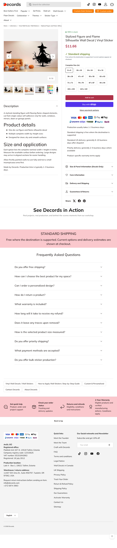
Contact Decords (13, 389)
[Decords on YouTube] (91, 453)
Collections (13, 26)
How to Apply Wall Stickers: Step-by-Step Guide (59, 383)
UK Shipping (59, 470)
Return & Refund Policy (63, 484)
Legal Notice (59, 461)
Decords (11, 526)
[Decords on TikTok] (79, 453)
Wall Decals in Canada (63, 465)
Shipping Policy (60, 488)
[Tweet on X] (74, 200)
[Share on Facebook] (79, 200)
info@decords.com (11, 483)
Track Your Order (61, 479)
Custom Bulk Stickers (83, 11)
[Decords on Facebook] (98, 453)
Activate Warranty (62, 497)
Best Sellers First (11, 11)
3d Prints (37, 11)
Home (6, 26)
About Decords (31, 389)
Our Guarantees (60, 493)
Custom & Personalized (94, 383)
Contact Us (58, 502)
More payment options (89, 110)
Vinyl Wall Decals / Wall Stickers (29, 26)
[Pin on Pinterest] (84, 200)
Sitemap (57, 507)
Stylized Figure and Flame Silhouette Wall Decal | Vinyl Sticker (55, 26)
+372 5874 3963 (11, 486)
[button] (111, 4)
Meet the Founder (61, 438)
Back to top (58, 421)
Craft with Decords (62, 447)
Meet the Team (60, 442)
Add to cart (89, 98)
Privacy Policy (60, 475)
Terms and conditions (63, 456)
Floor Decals (9, 15)
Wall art (46, 11)
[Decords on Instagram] (85, 453)
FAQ (55, 452)
